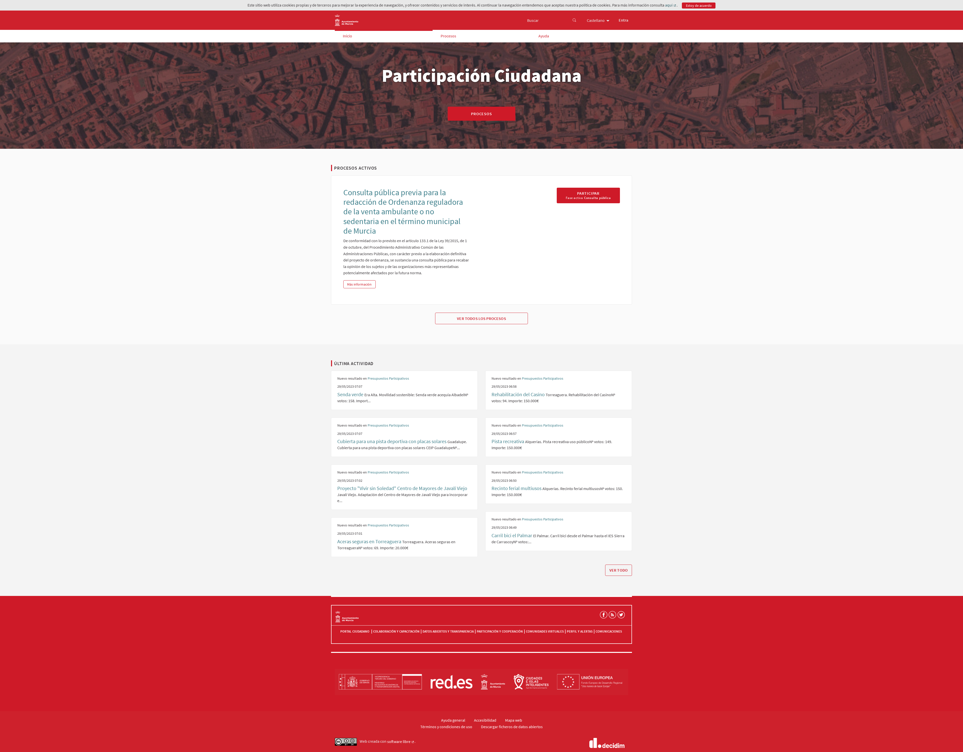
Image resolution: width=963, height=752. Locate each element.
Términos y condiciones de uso (446, 726)
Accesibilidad (485, 720)
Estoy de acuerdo (699, 5)
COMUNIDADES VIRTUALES (545, 631)
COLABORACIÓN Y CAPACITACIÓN (396, 631)
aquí (671, 5)
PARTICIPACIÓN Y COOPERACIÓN (500, 631)
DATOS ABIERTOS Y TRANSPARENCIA (448, 631)
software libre (401, 741)
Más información (361, 284)
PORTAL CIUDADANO (355, 631)
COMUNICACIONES (609, 631)
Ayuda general (453, 720)
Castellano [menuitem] (596, 20)
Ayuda (543, 35)
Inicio (347, 35)
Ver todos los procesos (481, 318)
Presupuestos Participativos (388, 378)
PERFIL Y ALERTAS (580, 631)
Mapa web (513, 720)
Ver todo (618, 570)
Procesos (448, 35)
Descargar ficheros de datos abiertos (512, 726)
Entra (623, 20)
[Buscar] (574, 20)
